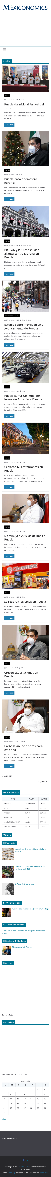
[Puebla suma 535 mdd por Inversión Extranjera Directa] (25, 367)
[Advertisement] (25, 32)
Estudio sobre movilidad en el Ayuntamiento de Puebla (24, 326)
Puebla (7, 95)
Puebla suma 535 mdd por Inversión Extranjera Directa (23, 397)
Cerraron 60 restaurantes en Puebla (23, 468)
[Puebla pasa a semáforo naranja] (25, 148)
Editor (22, 100)
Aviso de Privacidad (10, 1138)
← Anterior (7, 776)
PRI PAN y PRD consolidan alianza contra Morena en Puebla (21, 253)
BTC (16, 1074)
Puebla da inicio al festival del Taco (24, 106)
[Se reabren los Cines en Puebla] (25, 576)
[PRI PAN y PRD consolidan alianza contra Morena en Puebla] (25, 221)
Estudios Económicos (12, 316)
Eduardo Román (26, 245)
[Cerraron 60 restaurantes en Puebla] (25, 438)
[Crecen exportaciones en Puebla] (25, 642)
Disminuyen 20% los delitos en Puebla (24, 537)
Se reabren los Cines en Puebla (25, 602)
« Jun (4, 1119)
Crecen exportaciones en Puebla (21, 674)
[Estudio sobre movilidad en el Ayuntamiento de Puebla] (25, 296)
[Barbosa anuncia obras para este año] (25, 716)
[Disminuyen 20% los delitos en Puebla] (25, 508)
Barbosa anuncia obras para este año (23, 748)
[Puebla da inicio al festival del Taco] (25, 78)
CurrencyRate (7, 1015)
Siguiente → (43, 781)
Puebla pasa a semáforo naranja (20, 181)
